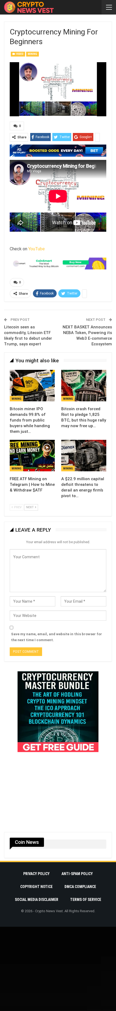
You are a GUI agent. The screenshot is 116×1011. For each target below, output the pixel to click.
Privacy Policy (36, 874)
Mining (32, 53)
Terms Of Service (85, 899)
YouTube (36, 248)
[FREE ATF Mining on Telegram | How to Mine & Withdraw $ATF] (32, 455)
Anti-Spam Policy (77, 874)
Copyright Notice (36, 886)
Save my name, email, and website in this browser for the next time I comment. (56, 637)
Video (19, 53)
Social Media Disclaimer (36, 899)
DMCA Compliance (80, 886)
